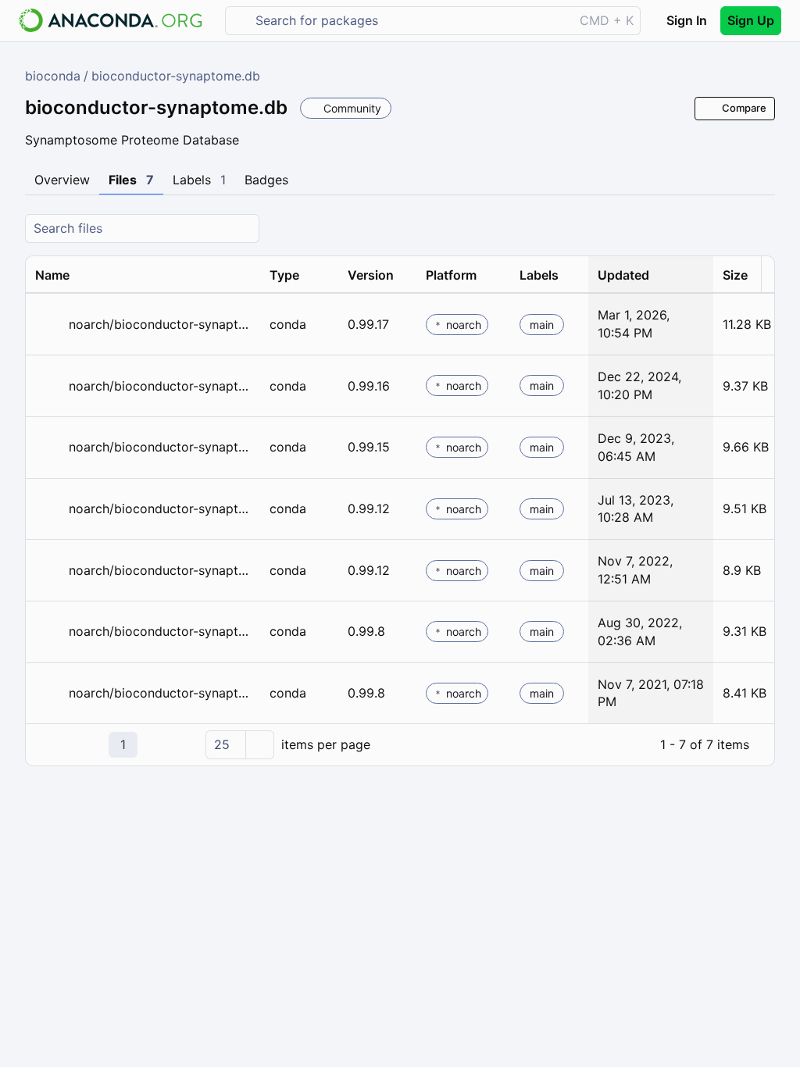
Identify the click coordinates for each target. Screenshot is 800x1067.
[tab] (62, 180)
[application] (400, 744)
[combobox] (410, 20)
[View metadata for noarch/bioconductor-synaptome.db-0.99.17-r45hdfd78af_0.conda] (48, 324)
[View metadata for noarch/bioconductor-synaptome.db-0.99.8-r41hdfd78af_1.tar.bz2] (48, 631)
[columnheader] (143, 275)
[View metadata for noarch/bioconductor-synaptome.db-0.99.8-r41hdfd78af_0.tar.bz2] (48, 693)
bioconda (52, 76)
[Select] (259, 744)
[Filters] (761, 228)
